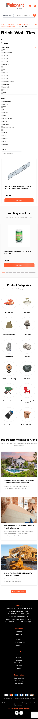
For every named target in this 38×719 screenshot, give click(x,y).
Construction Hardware (23, 24)
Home (2, 24)
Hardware (11, 24)
